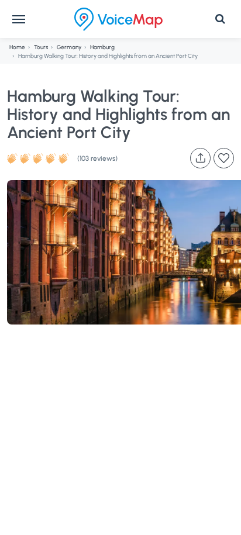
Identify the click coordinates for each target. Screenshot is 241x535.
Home (17, 47)
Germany (69, 47)
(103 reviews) (97, 158)
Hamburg (102, 47)
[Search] (220, 19)
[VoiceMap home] (118, 19)
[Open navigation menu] (18, 19)
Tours (41, 47)
